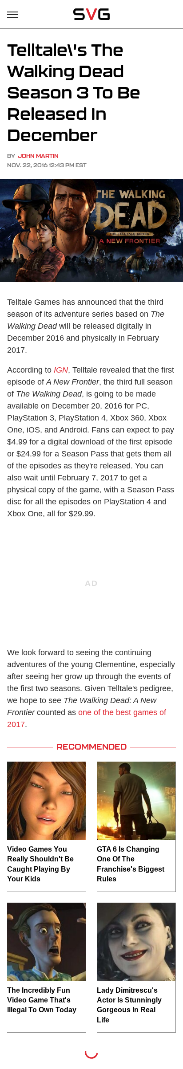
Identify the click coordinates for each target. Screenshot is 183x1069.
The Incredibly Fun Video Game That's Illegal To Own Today (41, 1000)
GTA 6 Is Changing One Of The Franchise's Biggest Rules (130, 864)
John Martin (38, 156)
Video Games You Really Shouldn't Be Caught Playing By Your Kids (40, 864)
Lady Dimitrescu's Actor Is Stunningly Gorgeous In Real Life (129, 1005)
